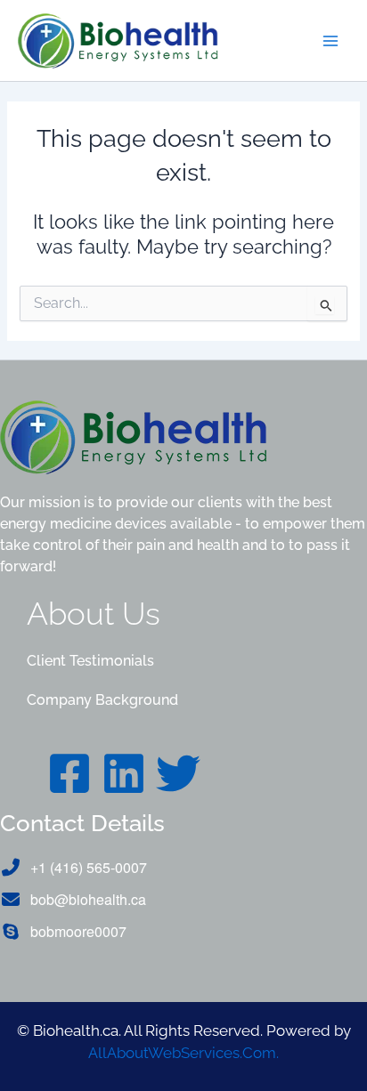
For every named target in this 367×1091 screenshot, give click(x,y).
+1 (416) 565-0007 (88, 867)
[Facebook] (69, 773)
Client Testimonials (90, 660)
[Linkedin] (124, 773)
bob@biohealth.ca (88, 899)
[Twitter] (178, 773)
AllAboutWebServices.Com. (183, 1053)
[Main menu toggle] (330, 41)
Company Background (102, 699)
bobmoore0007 (78, 931)
